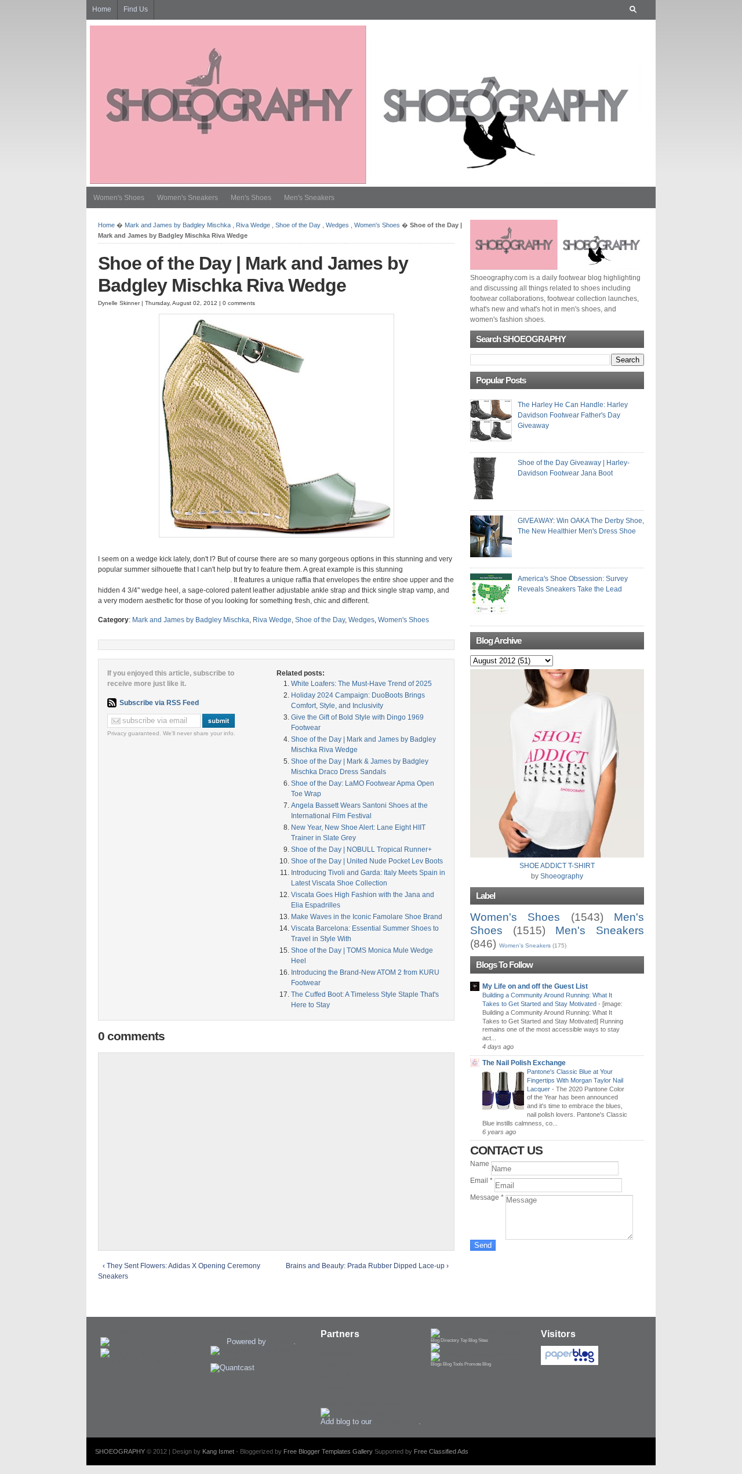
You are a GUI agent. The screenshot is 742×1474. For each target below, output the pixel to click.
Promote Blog (477, 1364)
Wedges (337, 225)
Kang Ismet (218, 1451)
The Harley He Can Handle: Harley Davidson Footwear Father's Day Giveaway (573, 415)
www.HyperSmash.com (359, 1403)
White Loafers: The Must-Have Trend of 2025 (361, 684)
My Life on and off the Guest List (535, 986)
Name (480, 1164)
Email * (482, 1181)
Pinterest (336, 1386)
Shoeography (561, 876)
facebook (336, 1375)
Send (483, 1245)
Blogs (436, 1364)
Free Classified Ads (441, 1451)
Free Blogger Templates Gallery (328, 1451)
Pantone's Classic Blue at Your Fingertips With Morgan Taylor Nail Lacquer (575, 1080)
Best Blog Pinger (128, 1332)
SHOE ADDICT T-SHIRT (557, 866)
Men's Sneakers (309, 198)
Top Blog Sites (474, 1340)
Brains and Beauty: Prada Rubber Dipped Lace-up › (367, 1266)
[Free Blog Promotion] (470, 1345)
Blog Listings (232, 1332)
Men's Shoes (251, 198)
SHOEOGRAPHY (120, 1451)
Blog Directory (445, 1340)
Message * (487, 1197)
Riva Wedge (253, 225)
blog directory (396, 1421)
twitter (331, 1364)
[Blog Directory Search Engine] (475, 1354)
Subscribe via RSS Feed (159, 703)
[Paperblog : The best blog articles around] (569, 1362)
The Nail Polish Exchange (524, 1063)
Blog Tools (453, 1364)
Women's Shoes (118, 198)
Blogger (280, 1341)
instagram (337, 1353)
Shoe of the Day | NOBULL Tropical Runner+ (361, 849)
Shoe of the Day (298, 225)
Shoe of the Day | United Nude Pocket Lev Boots (367, 861)
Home (106, 225)
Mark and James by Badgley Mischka (178, 225)
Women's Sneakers (187, 198)
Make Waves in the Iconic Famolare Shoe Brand (366, 917)
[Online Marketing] (354, 1412)
